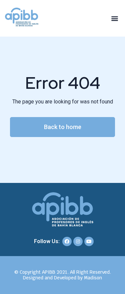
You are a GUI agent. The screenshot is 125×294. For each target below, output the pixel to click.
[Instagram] (78, 241)
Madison (93, 278)
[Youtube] (89, 241)
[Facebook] (67, 241)
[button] (114, 18)
